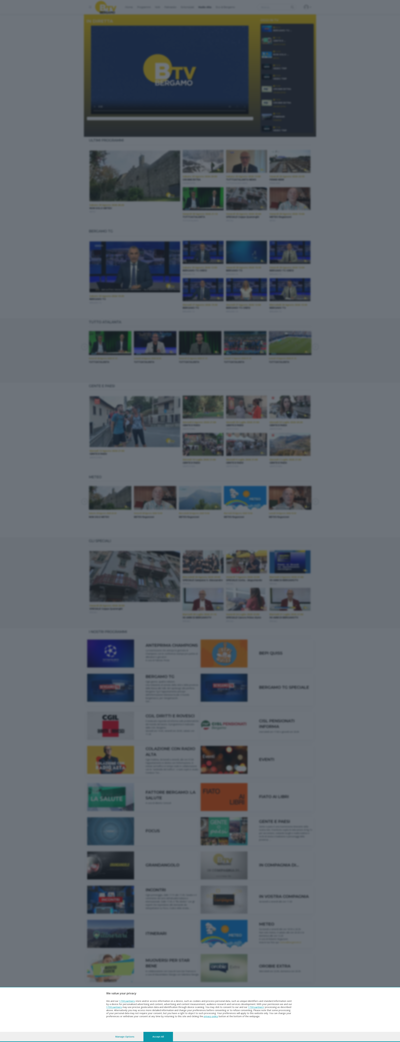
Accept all (158, 1036)
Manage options (124, 1036)
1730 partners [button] (127, 1000)
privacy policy (211, 1016)
